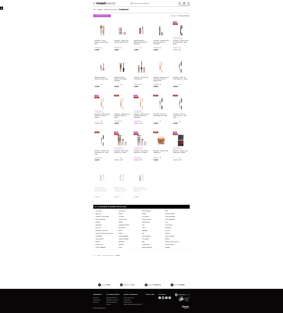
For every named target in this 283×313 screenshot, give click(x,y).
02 (173, 38)
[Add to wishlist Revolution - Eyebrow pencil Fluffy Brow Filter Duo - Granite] (102, 96)
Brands (100, 9)
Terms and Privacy (129, 297)
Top (94, 9)
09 (177, 38)
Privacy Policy (127, 299)
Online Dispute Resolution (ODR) (133, 304)
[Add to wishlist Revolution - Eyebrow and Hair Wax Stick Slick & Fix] (122, 23)
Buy (102, 52)
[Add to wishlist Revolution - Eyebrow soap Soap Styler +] (161, 133)
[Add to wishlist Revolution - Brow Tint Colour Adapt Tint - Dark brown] (180, 96)
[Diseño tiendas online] (186, 307)
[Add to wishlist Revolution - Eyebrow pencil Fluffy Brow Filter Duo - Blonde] (122, 96)
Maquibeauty (97, 294)
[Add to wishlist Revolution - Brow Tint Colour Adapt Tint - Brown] (180, 59)
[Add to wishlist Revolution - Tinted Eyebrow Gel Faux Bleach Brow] (102, 23)
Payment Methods (111, 302)
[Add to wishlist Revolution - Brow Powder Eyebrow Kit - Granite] (122, 133)
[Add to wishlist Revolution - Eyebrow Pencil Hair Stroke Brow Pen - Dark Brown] (161, 23)
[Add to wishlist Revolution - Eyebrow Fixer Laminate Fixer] (141, 59)
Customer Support (112, 294)
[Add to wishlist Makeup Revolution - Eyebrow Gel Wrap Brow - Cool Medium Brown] (122, 170)
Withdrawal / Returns (112, 299)
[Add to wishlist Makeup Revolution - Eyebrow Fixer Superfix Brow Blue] (122, 59)
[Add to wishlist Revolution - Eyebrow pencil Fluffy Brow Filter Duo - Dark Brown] (141, 96)
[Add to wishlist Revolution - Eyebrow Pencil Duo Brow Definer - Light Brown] (180, 23)
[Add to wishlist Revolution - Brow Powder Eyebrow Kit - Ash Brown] (141, 133)
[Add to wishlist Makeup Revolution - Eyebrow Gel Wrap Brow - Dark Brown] (141, 23)
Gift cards (96, 302)
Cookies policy (128, 302)
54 (181, 38)
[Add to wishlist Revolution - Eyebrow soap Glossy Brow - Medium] (180, 133)
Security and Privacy (131, 294)
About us (95, 297)
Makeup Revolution (110, 9)
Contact (108, 304)
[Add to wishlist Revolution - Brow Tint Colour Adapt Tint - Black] (161, 96)
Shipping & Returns (111, 297)
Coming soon (102, 199)
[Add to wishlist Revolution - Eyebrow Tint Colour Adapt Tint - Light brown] (102, 133)
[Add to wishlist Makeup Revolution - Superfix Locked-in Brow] (102, 59)
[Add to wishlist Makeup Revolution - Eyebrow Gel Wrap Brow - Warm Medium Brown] (102, 170)
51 (179, 38)
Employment (97, 299)
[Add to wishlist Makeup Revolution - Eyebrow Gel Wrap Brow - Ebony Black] (141, 170)
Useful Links (150, 294)
